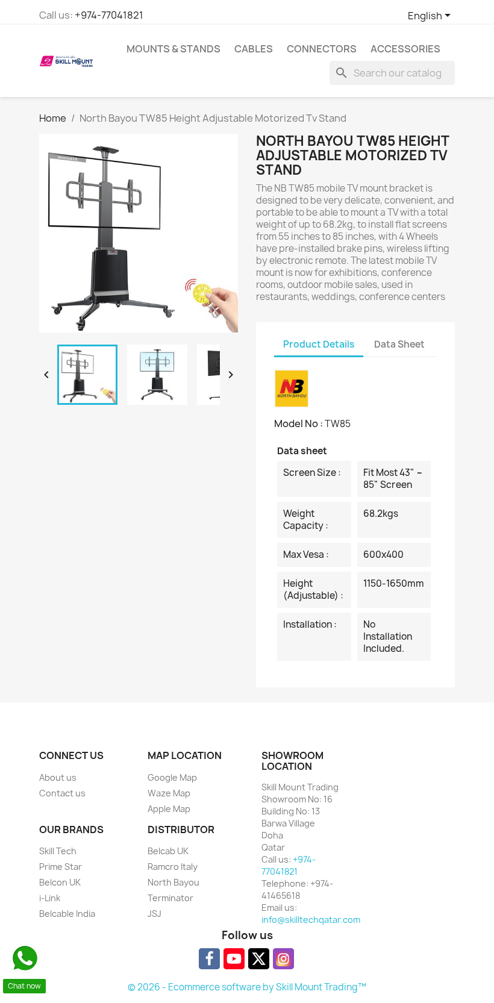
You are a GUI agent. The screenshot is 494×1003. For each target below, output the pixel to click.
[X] (258, 958)
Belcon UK (60, 882)
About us (58, 777)
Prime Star (60, 866)
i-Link (49, 898)
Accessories (405, 48)
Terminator (170, 898)
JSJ (154, 913)
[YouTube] (234, 958)
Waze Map (169, 793)
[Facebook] (209, 958)
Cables (253, 48)
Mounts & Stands (173, 48)
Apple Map (169, 808)
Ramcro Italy (173, 866)
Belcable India (67, 913)
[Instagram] (283, 958)
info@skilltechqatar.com (310, 919)
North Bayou (173, 882)
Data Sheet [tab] (399, 344)
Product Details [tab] (318, 344)
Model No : (298, 423)
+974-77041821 (109, 15)
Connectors (322, 48)
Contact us (62, 793)
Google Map (172, 777)
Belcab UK (168, 851)
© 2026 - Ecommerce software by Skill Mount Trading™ (247, 987)
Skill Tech (58, 851)
